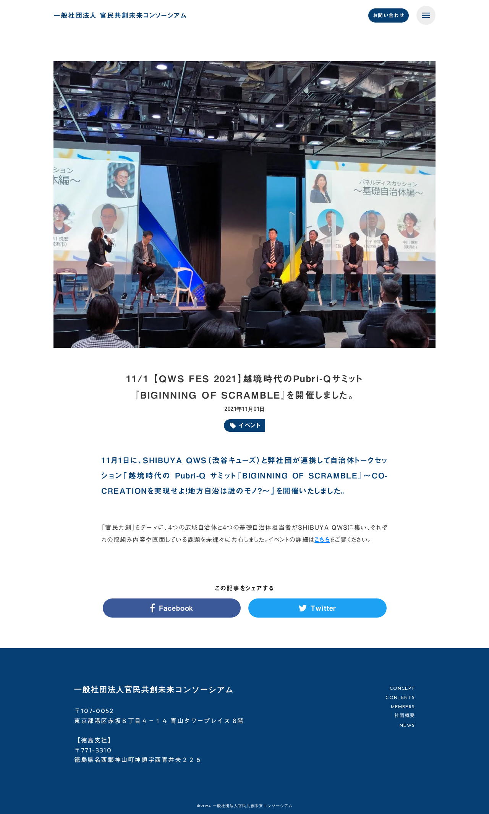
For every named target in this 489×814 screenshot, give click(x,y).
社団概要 (405, 715)
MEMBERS (403, 707)
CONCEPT (402, 688)
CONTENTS (400, 698)
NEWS (407, 725)
